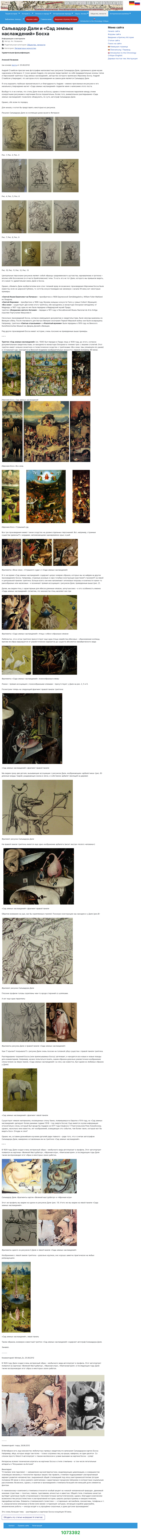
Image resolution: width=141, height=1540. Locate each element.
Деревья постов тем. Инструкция (122, 58)
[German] (132, 3)
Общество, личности (36, 45)
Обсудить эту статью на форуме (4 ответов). (23, 1517)
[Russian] (137, 3)
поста (14, 65)
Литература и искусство (25, 48)
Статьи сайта (114, 40)
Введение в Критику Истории (121, 37)
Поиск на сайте (115, 43)
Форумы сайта (114, 34)
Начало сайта (114, 31)
